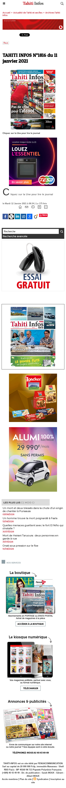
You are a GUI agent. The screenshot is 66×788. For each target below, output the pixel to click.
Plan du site (26, 779)
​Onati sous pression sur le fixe (20, 545)
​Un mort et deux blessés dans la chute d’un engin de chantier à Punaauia (33, 510)
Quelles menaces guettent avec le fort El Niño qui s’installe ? (33, 527)
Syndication (43, 779)
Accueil (6, 12)
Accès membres (10, 779)
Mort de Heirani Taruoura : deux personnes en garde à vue (30, 537)
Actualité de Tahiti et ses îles (27, 12)
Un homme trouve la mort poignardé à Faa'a (30, 518)
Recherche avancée (15, 236)
